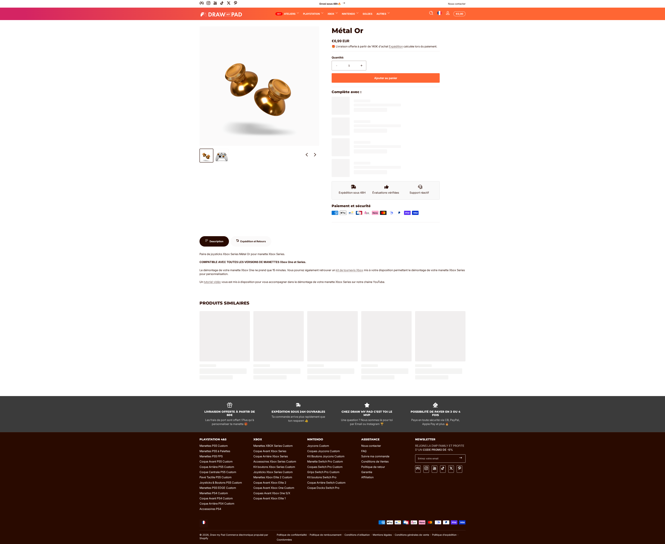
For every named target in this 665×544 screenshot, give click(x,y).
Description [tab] (216, 241)
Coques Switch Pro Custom (325, 467)
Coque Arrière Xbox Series (270, 456)
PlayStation (311, 13)
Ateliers (289, 13)
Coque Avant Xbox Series (269, 451)
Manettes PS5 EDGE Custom (218, 487)
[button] (431, 13)
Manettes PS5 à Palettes (215, 451)
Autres (381, 13)
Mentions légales (382, 534)
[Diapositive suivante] (315, 155)
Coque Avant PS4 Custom (216, 498)
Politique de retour (373, 467)
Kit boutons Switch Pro (321, 477)
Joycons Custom (318, 445)
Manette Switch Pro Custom (325, 461)
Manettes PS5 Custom (214, 445)
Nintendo (348, 13)
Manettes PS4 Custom (214, 493)
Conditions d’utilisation (357, 534)
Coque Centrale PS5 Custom (218, 472)
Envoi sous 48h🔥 (330, 3)
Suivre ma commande (375, 456)
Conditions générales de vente (412, 534)
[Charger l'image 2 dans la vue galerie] (222, 155)
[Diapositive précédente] (307, 155)
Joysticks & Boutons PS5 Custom (221, 482)
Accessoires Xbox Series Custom (274, 461)
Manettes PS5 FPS (211, 456)
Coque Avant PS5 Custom (216, 461)
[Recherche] (431, 14)
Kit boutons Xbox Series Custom (274, 467)
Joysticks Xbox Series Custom (273, 472)
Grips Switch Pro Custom (323, 472)
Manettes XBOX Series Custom (273, 445)
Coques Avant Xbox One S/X (271, 493)
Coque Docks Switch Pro (323, 487)
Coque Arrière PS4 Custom (217, 503)
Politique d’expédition (444, 534)
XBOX (330, 13)
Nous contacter (457, 3)
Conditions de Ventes (375, 461)
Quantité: (338, 57)
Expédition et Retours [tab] (253, 241)
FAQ (363, 451)
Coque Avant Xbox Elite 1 (269, 498)
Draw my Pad (217, 534)
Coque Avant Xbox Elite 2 (269, 482)
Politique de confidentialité (292, 534)
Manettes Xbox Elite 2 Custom (272, 477)
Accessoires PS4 (210, 509)
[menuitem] (225, 446)
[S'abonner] (461, 458)
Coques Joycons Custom (323, 451)
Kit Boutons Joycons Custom (325, 456)
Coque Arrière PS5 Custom (217, 467)
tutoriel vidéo (212, 282)
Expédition (396, 46)
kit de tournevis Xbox (349, 270)
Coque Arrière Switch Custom (326, 482)
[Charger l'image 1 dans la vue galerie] (206, 155)
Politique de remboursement (326, 534)
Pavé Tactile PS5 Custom (216, 477)
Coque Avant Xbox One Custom (273, 487)
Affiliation (367, 477)
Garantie (366, 472)
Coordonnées (284, 539)
